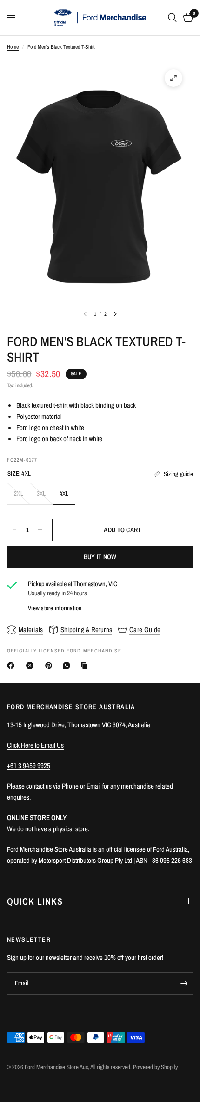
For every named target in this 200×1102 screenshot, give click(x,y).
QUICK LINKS (35, 901)
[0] (186, 17)
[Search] (172, 17)
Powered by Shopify (155, 1067)
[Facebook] (12, 665)
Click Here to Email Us (35, 745)
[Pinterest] (50, 665)
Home (13, 47)
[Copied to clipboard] (86, 665)
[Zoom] (173, 78)
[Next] (115, 314)
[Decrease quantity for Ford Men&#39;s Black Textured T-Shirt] (14, 530)
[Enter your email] (183, 983)
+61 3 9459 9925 (28, 765)
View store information (55, 608)
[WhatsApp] (68, 665)
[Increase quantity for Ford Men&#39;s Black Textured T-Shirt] (40, 530)
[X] (31, 665)
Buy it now (100, 557)
